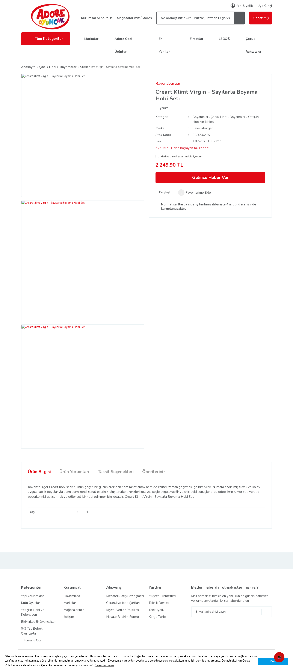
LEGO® (224, 39)
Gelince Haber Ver (210, 177)
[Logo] (50, 16)
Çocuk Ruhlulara (253, 45)
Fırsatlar (196, 39)
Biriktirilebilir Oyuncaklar (38, 622)
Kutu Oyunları (31, 603)
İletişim (68, 617)
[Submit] (266, 612)
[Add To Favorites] (194, 192)
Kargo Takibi (157, 617)
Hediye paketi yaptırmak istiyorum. (181, 156)
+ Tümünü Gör (31, 640)
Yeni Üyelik (244, 6)
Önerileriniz (153, 472)
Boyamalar (200, 117)
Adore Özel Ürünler (124, 45)
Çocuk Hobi (219, 117)
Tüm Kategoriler (49, 38)
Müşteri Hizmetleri (162, 596)
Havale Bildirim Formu (122, 617)
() (261, 18)
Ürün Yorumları (74, 472)
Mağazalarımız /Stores (134, 18)
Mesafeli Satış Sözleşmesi (125, 596)
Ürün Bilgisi (39, 472)
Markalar (91, 39)
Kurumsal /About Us (97, 18)
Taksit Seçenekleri (116, 472)
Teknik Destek (159, 603)
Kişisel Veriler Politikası (122, 610)
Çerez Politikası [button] (104, 665)
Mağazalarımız (73, 610)
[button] (279, 657)
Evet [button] (273, 661)
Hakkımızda (71, 596)
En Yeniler (164, 45)
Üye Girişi (264, 6)
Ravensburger (168, 83)
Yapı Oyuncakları (32, 596)
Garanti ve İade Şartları (123, 603)
